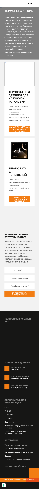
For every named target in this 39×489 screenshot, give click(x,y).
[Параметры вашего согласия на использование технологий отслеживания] (4, 485)
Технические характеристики (17, 460)
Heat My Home (10, 422)
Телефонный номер (20, 286)
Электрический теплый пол (16, 445)
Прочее (7, 456)
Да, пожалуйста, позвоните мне (19, 294)
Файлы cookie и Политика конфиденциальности (15, 433)
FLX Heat (8, 418)
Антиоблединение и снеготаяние (18, 452)
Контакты (8, 415)
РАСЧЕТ (7, 411)
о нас (6, 407)
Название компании (19, 278)
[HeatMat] (19, 339)
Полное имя (16, 270)
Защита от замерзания (14, 449)
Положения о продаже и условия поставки (18, 427)
